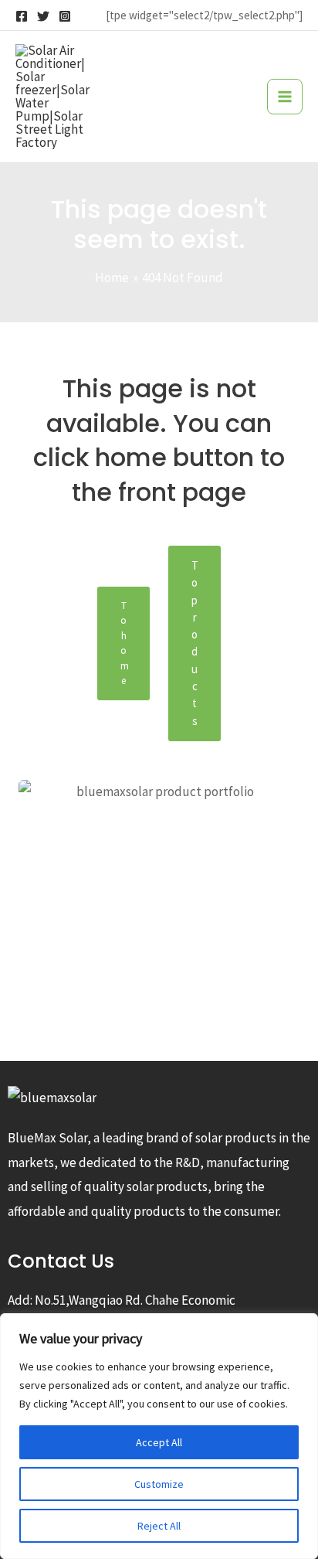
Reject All (159, 1526)
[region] (159, 1436)
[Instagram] (65, 16)
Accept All (159, 1442)
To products (194, 643)
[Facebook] (21, 16)
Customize (159, 1484)
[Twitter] (43, 16)
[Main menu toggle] (285, 96)
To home (124, 643)
